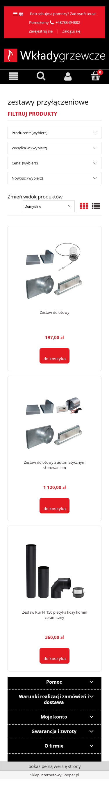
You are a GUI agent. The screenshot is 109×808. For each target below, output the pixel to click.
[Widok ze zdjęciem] (84, 206)
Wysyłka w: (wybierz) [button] (29, 148)
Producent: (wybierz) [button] (29, 132)
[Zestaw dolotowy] (54, 271)
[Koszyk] (95, 75)
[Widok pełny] (96, 206)
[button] (13, 76)
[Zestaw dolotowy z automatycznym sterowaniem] (54, 421)
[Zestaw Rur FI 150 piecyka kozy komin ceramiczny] (54, 571)
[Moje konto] (68, 76)
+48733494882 (68, 22)
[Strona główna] (54, 54)
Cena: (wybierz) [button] (25, 163)
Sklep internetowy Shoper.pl (54, 774)
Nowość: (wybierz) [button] (27, 178)
